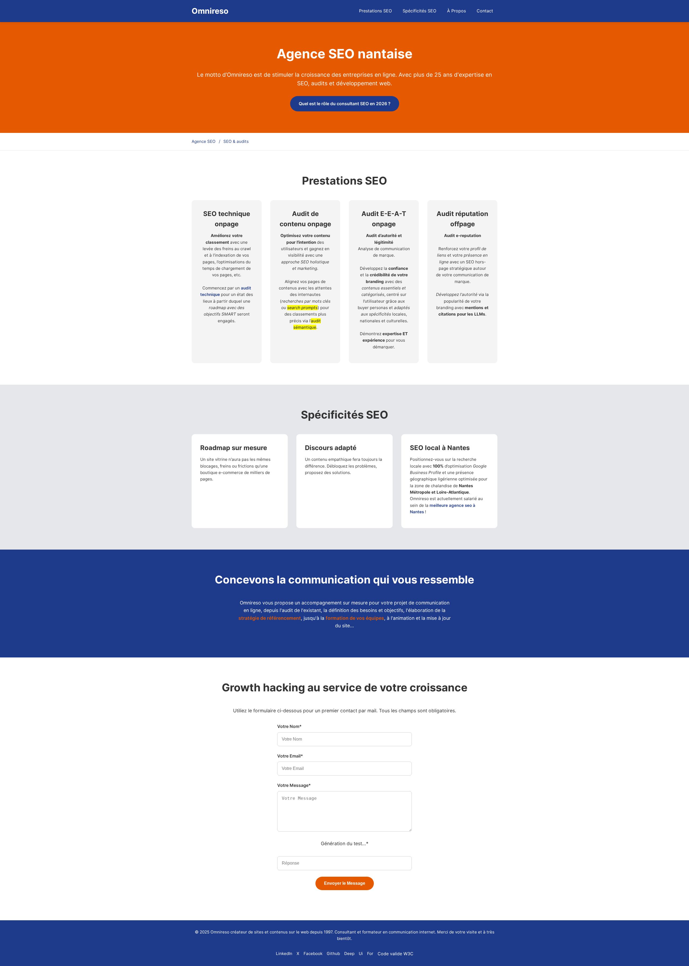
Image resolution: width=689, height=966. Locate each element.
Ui (361, 953)
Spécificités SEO (419, 10)
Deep (349, 953)
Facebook (313, 953)
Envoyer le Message (344, 883)
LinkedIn (284, 953)
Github (333, 953)
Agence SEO (204, 141)
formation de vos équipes (355, 618)
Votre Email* (290, 756)
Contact (485, 10)
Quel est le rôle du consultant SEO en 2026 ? (345, 103)
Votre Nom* (289, 726)
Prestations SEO (375, 10)
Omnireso (210, 11)
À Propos (456, 10)
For (370, 953)
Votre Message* (294, 785)
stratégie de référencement (269, 618)
